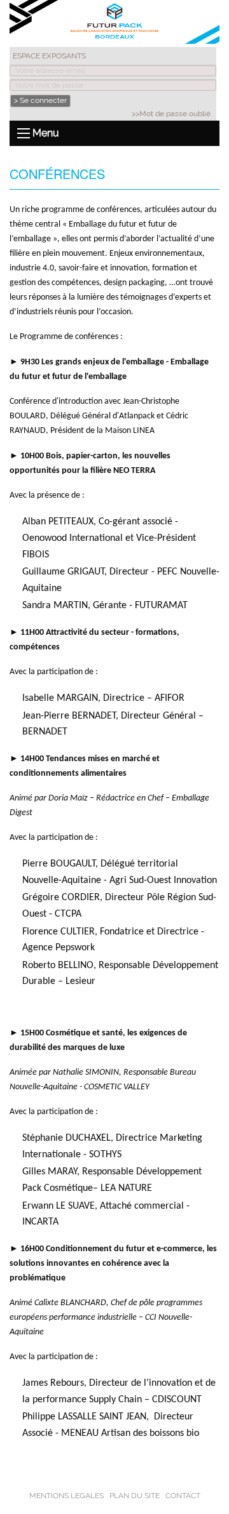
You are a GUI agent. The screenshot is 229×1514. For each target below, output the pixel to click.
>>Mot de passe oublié (171, 113)
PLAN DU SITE (134, 1495)
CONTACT (182, 1495)
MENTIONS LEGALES (66, 1495)
